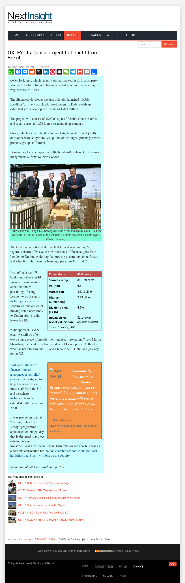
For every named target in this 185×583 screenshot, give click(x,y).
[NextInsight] (30, 17)
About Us (113, 35)
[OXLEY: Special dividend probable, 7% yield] (12, 505)
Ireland (18, 398)
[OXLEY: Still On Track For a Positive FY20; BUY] (12, 512)
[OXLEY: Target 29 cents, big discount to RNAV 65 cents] (12, 497)
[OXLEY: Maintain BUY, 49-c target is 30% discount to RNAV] (12, 520)
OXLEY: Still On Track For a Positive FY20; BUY (44, 512)
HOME (14, 35)
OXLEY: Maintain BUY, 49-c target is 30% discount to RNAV (51, 520)
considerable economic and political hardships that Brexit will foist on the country (53, 453)
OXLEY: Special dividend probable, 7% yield (42, 505)
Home (27, 539)
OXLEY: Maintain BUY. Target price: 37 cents (43, 490)
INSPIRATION (92, 35)
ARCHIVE (72, 35)
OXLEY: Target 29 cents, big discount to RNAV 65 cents (49, 497)
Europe (18, 301)
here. (65, 466)
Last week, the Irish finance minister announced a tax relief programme (24, 372)
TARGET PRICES (34, 35)
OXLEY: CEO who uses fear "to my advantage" (44, 483)
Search (170, 44)
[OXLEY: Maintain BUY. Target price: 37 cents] (12, 490)
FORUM (56, 35)
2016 (52, 539)
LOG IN (130, 35)
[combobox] (149, 44)
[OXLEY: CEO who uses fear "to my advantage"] (12, 483)
